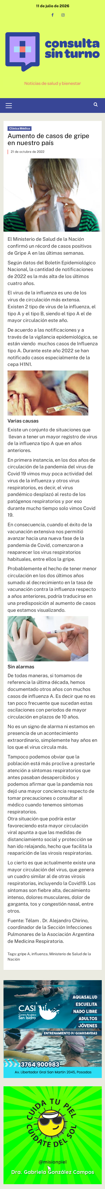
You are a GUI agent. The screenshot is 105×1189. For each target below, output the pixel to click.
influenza (40, 954)
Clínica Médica (19, 128)
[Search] (95, 104)
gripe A (24, 954)
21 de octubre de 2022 (27, 152)
